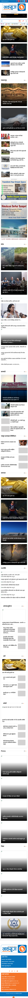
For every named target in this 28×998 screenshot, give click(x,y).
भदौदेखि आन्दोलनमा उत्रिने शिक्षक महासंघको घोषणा (12, 890)
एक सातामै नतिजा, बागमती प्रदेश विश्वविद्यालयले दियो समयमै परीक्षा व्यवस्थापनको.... (13, 935)
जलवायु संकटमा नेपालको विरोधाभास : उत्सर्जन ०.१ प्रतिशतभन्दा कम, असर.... (13, 623)
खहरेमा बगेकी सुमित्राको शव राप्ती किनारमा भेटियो (14, 128)
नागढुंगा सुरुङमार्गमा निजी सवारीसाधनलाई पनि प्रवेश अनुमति (13, 353)
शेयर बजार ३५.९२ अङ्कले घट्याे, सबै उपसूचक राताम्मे (10, 686)
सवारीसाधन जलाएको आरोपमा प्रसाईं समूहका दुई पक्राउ (14, 840)
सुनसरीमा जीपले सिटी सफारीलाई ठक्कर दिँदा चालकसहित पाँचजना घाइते (9, 638)
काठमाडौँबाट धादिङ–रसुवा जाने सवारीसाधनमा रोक (13, 267)
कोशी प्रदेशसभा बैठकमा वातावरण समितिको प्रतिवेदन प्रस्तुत (9, 742)
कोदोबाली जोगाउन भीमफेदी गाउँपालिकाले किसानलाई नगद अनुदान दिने (17, 144)
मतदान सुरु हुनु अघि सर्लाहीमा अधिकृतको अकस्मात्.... (7, 450)
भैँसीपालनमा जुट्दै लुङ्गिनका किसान (9, 735)
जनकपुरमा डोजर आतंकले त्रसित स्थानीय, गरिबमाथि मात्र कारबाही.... (13, 347)
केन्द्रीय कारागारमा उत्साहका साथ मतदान (8, 443)
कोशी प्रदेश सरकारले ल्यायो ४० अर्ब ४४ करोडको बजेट (10, 727)
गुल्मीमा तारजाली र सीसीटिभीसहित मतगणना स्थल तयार (9, 466)
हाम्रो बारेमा (5, 974)
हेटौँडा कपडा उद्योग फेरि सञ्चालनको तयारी (18, 151)
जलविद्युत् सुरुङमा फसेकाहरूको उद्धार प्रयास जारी (17, 73)
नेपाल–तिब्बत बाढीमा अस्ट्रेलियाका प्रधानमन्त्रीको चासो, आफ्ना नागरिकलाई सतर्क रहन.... (9, 630)
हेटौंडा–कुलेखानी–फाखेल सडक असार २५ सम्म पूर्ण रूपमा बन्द (17, 174)
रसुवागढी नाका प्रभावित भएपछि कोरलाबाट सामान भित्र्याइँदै (17, 64)
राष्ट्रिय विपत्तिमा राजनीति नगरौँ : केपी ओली (10, 575)
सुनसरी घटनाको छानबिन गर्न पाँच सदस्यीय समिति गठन (13, 721)
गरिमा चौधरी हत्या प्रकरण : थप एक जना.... (10, 364)
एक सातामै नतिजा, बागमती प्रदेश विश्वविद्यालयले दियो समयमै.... (17, 167)
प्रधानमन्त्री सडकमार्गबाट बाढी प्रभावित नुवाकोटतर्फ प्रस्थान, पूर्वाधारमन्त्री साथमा (17, 413)
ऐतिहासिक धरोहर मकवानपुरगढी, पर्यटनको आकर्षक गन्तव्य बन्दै (12, 103)
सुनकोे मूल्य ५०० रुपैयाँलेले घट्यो (9, 693)
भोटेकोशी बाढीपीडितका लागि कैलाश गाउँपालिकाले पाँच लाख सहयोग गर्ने (11, 399)
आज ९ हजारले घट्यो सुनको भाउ (9, 678)
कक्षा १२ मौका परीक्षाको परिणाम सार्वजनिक (12, 869)
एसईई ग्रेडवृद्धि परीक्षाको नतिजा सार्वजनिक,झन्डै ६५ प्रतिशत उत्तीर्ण (13, 913)
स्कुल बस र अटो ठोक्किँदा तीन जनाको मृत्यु (10, 646)
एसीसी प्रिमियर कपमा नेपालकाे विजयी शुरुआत (13, 57)
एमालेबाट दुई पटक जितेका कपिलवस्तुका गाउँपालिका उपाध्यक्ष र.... (12, 342)
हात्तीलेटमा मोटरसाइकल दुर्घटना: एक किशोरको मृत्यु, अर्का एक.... (17, 159)
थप (24, 80)
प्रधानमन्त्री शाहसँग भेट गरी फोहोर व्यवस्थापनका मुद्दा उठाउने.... (13, 291)
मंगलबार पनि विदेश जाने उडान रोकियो (7, 458)
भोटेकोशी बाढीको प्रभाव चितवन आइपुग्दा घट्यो (17, 406)
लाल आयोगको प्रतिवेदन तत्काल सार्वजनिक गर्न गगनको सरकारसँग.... (13, 359)
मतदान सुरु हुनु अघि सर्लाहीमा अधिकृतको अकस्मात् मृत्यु (12, 773)
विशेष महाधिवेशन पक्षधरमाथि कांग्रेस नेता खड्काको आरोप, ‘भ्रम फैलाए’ (17, 428)
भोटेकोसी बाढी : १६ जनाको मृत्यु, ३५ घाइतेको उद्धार (17, 421)
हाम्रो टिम (4, 957)
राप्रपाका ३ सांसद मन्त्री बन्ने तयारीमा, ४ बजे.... (16, 136)
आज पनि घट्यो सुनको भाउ (8, 40)
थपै (24, 568)
